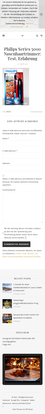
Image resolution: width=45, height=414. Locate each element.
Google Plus (15, 400)
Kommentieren (8, 190)
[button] (16, 375)
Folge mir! (6, 344)
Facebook (6, 400)
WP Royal (28, 409)
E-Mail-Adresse (9, 151)
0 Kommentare (36, 111)
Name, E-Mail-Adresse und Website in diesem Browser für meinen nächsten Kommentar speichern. (22, 181)
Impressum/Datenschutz (21, 403)
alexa (8, 111)
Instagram (25, 400)
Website (6, 163)
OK (27, 26)
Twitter (32, 400)
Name (5, 138)
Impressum (6, 403)
